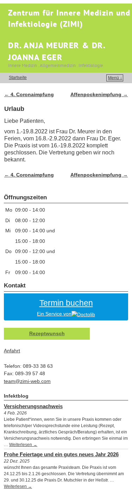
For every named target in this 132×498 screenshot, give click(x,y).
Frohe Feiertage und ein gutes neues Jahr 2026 (61, 454)
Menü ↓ (115, 77)
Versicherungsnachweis (33, 406)
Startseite (18, 77)
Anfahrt (12, 350)
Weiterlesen (23, 444)
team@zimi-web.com (27, 381)
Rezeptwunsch (47, 333)
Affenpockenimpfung (99, 94)
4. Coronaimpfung (29, 94)
